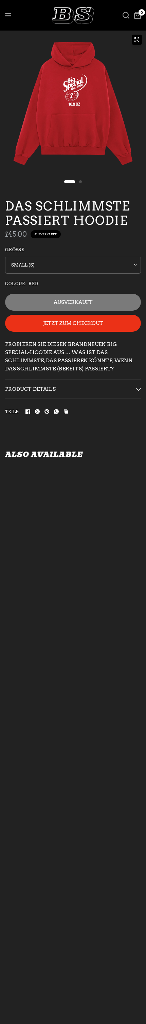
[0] (136, 15)
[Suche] (126, 15)
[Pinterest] (47, 411)
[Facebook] (28, 411)
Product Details (30, 389)
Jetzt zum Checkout (73, 323)
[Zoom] (137, 40)
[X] (37, 411)
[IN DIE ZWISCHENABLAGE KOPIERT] (66, 411)
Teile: (12, 411)
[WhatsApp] (56, 411)
